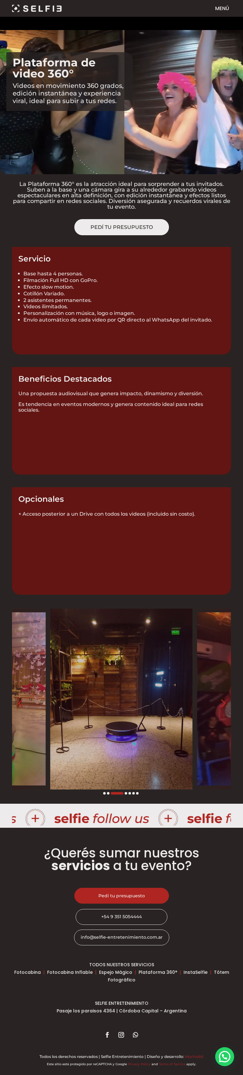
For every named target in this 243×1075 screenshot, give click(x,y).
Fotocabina (27, 972)
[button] (20, 702)
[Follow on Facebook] (107, 1035)
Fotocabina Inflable (70, 972)
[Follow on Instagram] (121, 1035)
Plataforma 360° (158, 972)
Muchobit (194, 1056)
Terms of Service (172, 1064)
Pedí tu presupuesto (121, 227)
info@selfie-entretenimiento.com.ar (122, 937)
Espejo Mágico (115, 972)
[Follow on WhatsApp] (135, 1035)
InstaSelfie (196, 972)
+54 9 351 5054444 (121, 916)
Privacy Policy (139, 1064)
